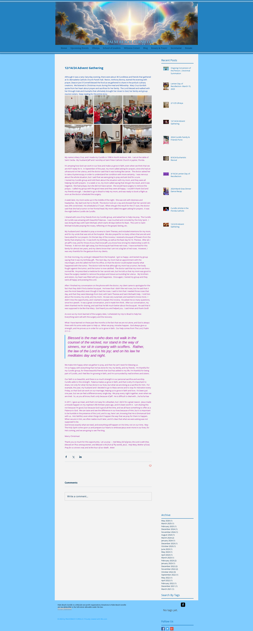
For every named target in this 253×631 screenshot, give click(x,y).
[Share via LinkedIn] (80, 456)
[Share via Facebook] (66, 456)
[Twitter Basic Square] (167, 628)
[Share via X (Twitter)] (73, 456)
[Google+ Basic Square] (171, 628)
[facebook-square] (183, 604)
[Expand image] (79, 109)
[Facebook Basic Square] (163, 628)
